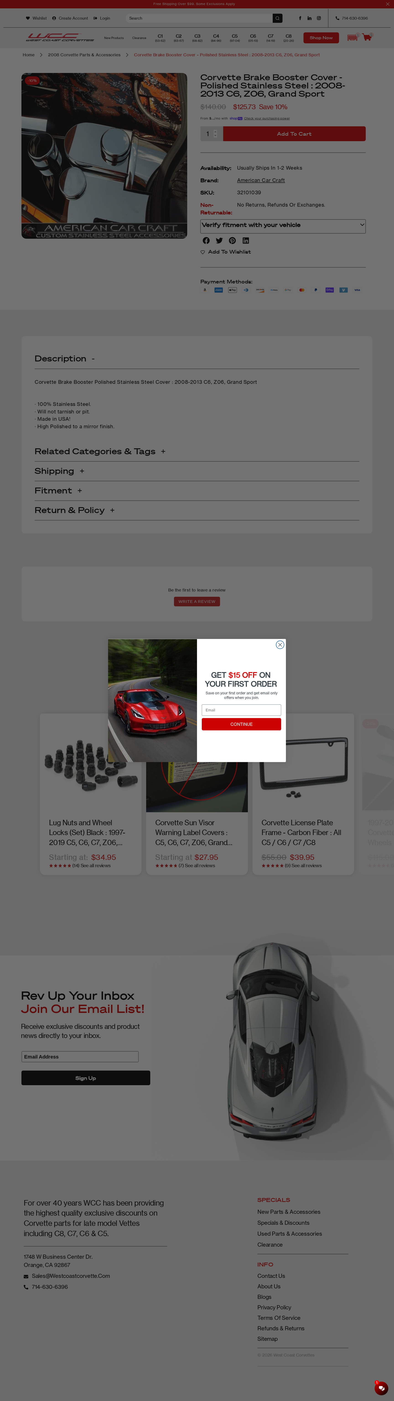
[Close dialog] (280, 645)
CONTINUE (242, 724)
